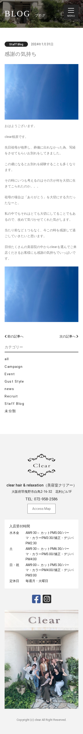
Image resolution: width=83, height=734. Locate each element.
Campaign (14, 367)
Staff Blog (14, 404)
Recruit (11, 396)
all (7, 359)
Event (10, 374)
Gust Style (14, 381)
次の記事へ (67, 336)
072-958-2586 (46, 499)
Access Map (41, 509)
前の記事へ (15, 336)
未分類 (10, 411)
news (9, 389)
